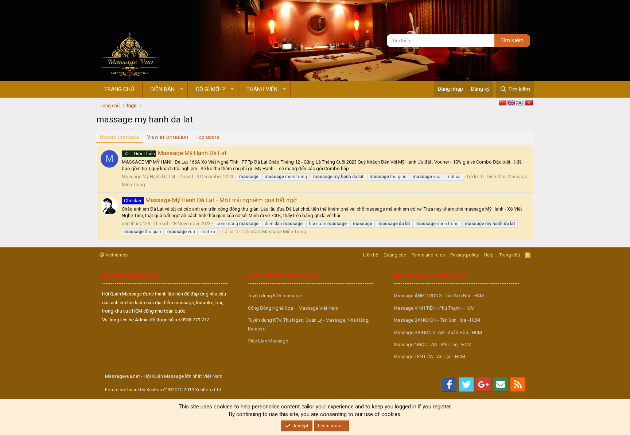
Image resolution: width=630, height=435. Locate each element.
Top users (207, 137)
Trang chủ (119, 89)
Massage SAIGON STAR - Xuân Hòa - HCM (438, 332)
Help (489, 255)
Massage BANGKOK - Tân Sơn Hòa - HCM (437, 320)
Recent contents (120, 137)
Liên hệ (370, 255)
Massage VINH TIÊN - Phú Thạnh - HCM (434, 308)
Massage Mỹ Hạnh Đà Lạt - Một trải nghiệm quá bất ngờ (210, 200)
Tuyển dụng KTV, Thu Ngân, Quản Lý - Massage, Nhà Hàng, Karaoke (308, 324)
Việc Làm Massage (268, 341)
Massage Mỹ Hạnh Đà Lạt (180, 153)
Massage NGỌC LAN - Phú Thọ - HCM (432, 344)
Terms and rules (428, 255)
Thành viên (261, 89)
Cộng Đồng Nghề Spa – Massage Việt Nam (293, 308)
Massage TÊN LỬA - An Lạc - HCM (429, 356)
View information (167, 137)
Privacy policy (464, 255)
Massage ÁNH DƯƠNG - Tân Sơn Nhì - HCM (439, 295)
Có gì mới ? (210, 89)
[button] (182, 89)
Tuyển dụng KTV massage (275, 295)
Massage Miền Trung (284, 231)
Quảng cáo (395, 255)
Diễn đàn (163, 89)
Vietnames (116, 255)
